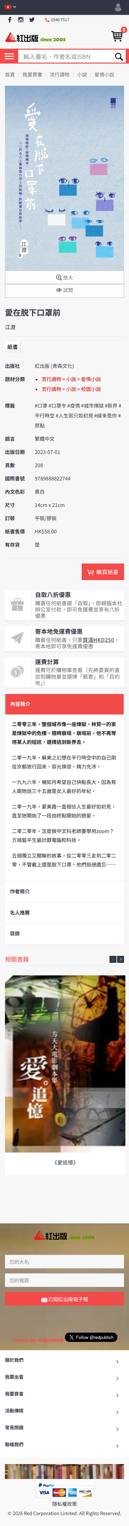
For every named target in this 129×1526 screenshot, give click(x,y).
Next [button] (120, 959)
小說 (82, 74)
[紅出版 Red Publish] (35, 36)
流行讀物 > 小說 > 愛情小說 (71, 379)
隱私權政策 (64, 1504)
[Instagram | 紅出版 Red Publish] (21, 20)
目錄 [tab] (15, 933)
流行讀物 (59, 74)
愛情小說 (104, 74)
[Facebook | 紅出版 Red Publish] (10, 20)
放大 (67, 277)
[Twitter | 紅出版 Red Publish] (32, 20)
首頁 (10, 74)
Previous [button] (112, 959)
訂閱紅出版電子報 (67, 1299)
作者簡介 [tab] (20, 891)
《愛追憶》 (65, 1162)
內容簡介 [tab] (20, 704)
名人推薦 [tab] (20, 912)
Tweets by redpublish (38, 1340)
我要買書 (32, 74)
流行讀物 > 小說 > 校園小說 (71, 389)
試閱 (67, 290)
